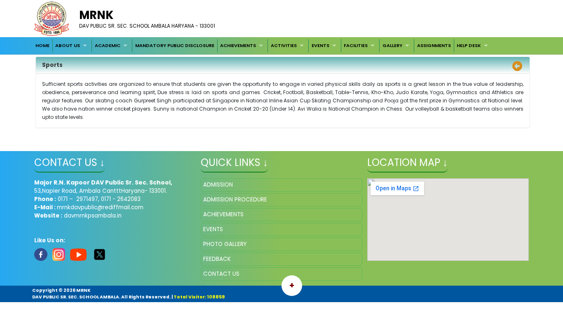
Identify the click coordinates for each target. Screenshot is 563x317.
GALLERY (392, 45)
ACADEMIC (107, 45)
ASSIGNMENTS (434, 45)
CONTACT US (221, 274)
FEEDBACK (217, 259)
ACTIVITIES (284, 45)
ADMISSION (218, 185)
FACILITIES (356, 45)
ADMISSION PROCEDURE (235, 199)
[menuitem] (42, 45)
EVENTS (320, 45)
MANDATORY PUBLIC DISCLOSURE (174, 45)
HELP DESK (469, 45)
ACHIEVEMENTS (238, 45)
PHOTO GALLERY (224, 244)
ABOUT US (67, 45)
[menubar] (263, 45)
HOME (42, 45)
